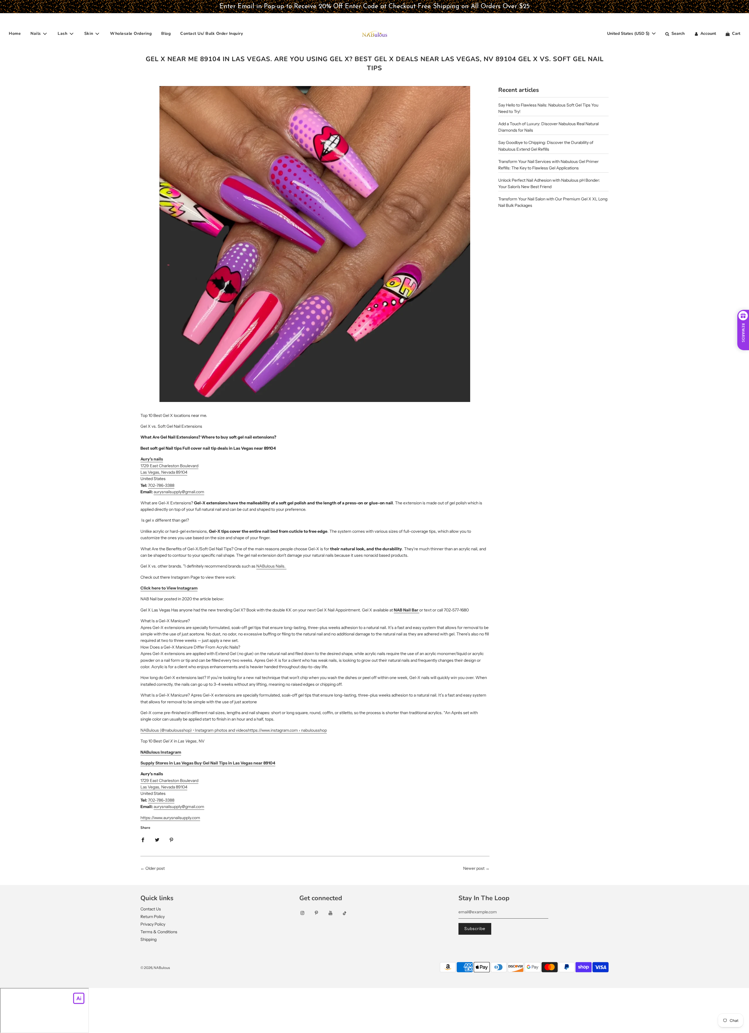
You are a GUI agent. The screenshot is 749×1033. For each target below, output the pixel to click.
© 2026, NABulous (155, 967)
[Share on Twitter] (157, 839)
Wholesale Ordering (131, 33)
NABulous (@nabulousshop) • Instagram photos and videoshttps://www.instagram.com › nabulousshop (233, 730)
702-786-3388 (161, 485)
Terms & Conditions (158, 931)
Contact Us (150, 909)
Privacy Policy (152, 924)
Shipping (148, 939)
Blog (166, 33)
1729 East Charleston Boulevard (169, 465)
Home (15, 33)
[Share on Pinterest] (171, 839)
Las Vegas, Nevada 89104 (163, 472)
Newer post (474, 868)
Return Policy (152, 916)
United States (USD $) (629, 33)
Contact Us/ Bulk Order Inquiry (211, 33)
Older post (155, 868)
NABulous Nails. (271, 566)
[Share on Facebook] (143, 839)
